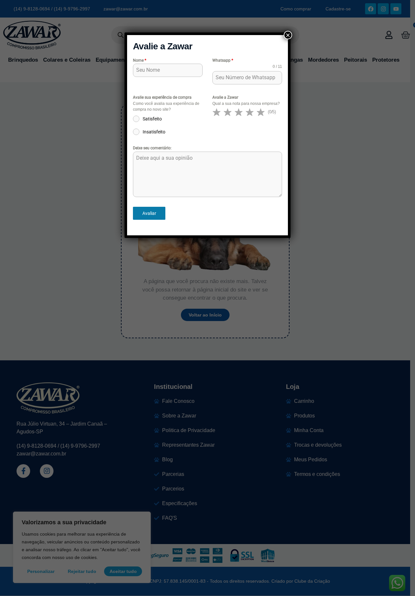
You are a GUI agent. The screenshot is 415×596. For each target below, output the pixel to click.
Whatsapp (222, 60)
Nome (139, 60)
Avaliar (149, 213)
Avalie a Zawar (225, 97)
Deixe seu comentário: (152, 148)
